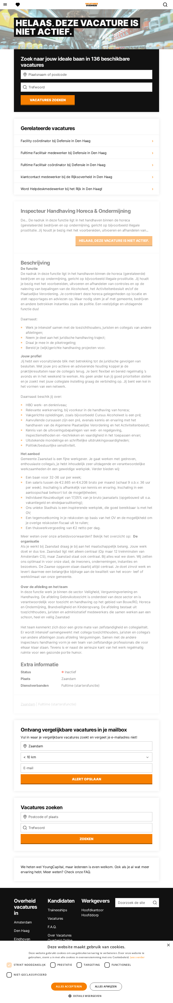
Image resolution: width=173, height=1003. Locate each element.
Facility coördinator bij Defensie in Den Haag (56, 141)
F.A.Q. (52, 927)
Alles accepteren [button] (69, 986)
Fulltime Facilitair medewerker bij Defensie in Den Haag (64, 153)
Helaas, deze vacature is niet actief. (114, 240)
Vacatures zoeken (48, 100)
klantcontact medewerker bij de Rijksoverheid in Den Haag (66, 177)
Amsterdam (23, 922)
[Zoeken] (167, 4)
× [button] (168, 945)
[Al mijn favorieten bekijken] (17, 4)
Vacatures (55, 918)
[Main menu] (4, 4)
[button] (86, 996)
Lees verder (137, 957)
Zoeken (86, 839)
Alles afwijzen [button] (106, 986)
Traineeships (57, 910)
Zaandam (28, 704)
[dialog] (86, 972)
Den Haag (21, 931)
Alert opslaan (86, 779)
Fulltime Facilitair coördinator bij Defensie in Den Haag (63, 165)
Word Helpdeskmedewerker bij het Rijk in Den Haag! (61, 189)
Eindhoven (22, 939)
